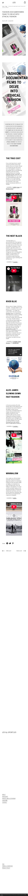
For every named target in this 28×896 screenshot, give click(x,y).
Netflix (14, 187)
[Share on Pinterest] (12, 543)
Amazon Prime (9, 188)
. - (15, 262)
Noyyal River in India (11, 328)
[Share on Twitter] (10, 543)
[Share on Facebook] (7, 543)
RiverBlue (8, 313)
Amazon (8, 343)
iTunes (17, 187)
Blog (6, 6)
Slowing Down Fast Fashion (12, 422)
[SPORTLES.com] (14, 2)
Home (3, 6)
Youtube (15, 341)
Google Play (16, 343)
